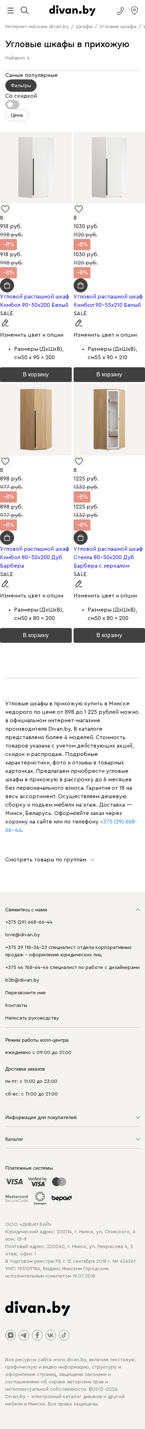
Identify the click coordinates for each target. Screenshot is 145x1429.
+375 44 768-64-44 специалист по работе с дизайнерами (72, 967)
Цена (17, 115)
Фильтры (21, 85)
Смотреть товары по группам (45, 859)
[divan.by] (72, 10)
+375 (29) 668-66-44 (28, 922)
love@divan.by (22, 934)
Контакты (16, 1005)
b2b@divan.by (22, 980)
